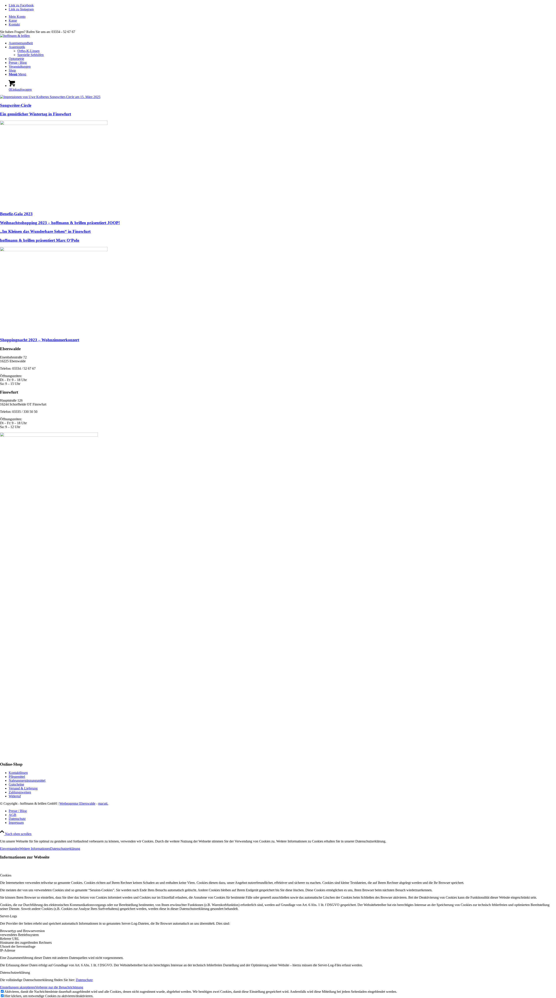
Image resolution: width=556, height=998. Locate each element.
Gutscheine (16, 784)
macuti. (103, 803)
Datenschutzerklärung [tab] (15, 972)
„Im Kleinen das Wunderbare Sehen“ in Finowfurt (45, 231)
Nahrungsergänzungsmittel (27, 780)
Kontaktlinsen (18, 773)
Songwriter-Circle (15, 105)
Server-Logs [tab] (8, 916)
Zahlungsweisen (20, 792)
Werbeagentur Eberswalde (77, 803)
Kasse (13, 20)
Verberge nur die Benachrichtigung (59, 987)
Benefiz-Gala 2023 (16, 214)
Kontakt (14, 24)
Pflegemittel (17, 776)
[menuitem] (282, 17)
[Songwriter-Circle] (50, 97)
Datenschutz (84, 980)
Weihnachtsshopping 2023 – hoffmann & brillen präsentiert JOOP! (60, 222)
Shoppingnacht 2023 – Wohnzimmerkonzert (39, 340)
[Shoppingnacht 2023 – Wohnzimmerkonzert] (54, 250)
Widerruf (15, 796)
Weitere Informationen (35, 848)
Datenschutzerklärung (65, 848)
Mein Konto (17, 16)
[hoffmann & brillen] (15, 36)
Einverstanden (10, 848)
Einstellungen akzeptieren (17, 987)
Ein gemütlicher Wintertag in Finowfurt (35, 114)
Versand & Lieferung (23, 788)
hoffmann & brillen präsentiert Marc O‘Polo (39, 240)
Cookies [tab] (5, 875)
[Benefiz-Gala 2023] (54, 124)
